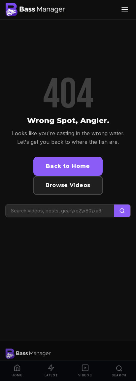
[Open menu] (125, 10)
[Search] (122, 211)
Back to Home (68, 166)
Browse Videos (68, 185)
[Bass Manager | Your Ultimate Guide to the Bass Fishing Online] (35, 9)
